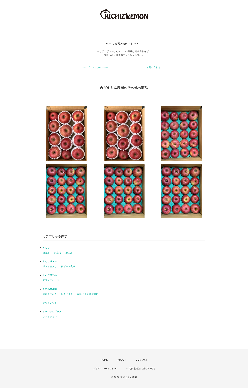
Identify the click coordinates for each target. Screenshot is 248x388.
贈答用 (46, 252)
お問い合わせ (153, 67)
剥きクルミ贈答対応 (88, 294)
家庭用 (57, 252)
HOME (104, 360)
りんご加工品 (50, 275)
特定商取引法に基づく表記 (141, 368)
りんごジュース (51, 261)
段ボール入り (68, 266)
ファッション (50, 316)
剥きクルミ (67, 294)
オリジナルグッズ (52, 311)
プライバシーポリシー (105, 368)
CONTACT (141, 360)
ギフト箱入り (50, 266)
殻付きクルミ (50, 294)
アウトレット (50, 303)
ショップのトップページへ (94, 67)
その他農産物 (50, 289)
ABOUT (122, 360)
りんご (46, 247)
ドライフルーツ (51, 280)
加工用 (69, 252)
